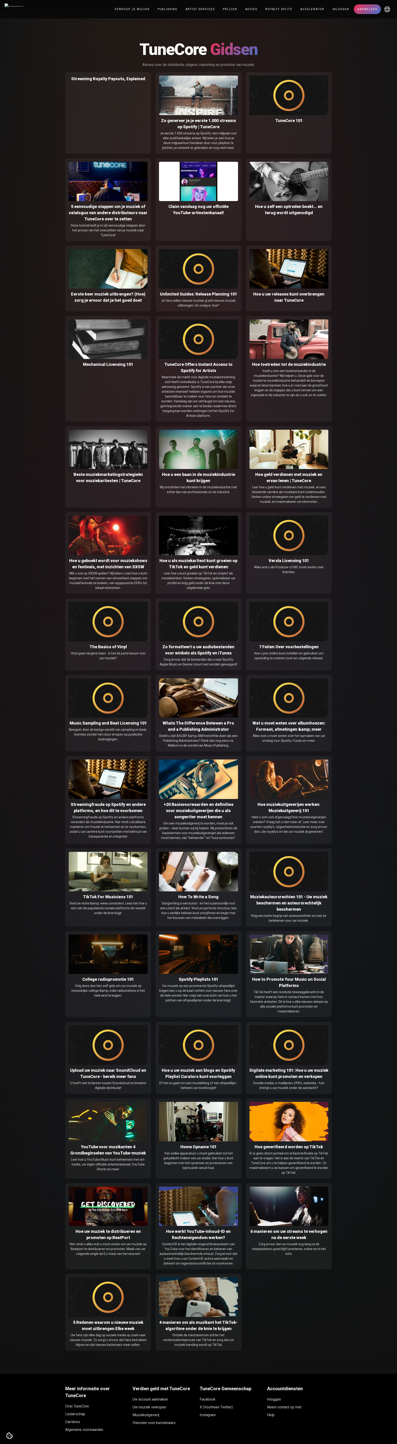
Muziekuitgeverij (146, 1415)
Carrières (72, 1422)
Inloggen (340, 9)
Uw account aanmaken (150, 1399)
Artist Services (200, 9)
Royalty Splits (278, 9)
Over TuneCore (77, 1406)
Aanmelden (367, 9)
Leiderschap (75, 1414)
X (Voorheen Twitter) (216, 1407)
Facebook (208, 1399)
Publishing (167, 9)
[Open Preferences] (9, 1436)
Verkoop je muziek (132, 9)
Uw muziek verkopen (149, 1407)
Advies (251, 9)
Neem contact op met (284, 1407)
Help (271, 1415)
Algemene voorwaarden (84, 1429)
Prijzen (230, 9)
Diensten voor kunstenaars (154, 1423)
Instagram (208, 1415)
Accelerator (312, 9)
